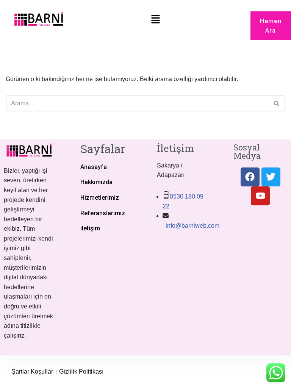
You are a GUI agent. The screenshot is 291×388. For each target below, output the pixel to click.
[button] (155, 19)
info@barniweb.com (191, 225)
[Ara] (276, 103)
